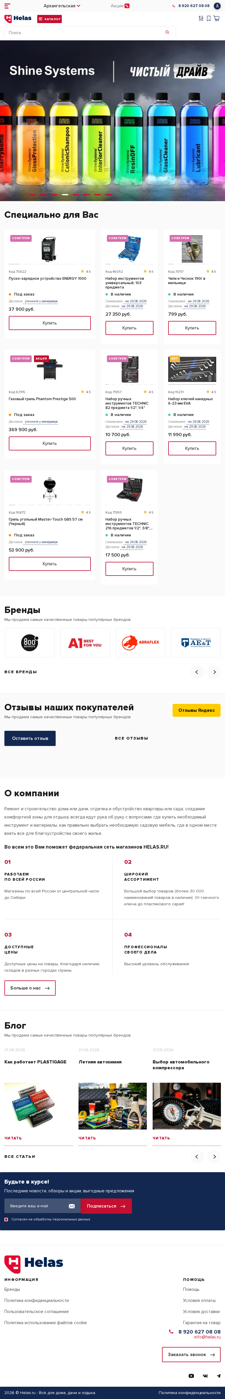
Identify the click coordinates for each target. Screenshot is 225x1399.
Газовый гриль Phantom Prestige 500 (42, 399)
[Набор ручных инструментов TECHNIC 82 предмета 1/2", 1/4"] (129, 369)
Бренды (12, 1289)
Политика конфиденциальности (36, 1300)
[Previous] (197, 672)
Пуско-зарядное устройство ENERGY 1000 (47, 279)
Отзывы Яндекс (196, 710)
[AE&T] (196, 642)
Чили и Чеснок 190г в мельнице (186, 281)
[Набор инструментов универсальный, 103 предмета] (129, 249)
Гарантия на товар (202, 1322)
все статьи (19, 1156)
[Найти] (167, 33)
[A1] (85, 642)
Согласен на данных (50, 1219)
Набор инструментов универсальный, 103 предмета (124, 283)
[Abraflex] (140, 642)
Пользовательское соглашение (36, 1311)
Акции (117, 6)
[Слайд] (32, 194)
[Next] (214, 672)
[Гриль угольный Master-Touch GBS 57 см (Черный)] (50, 489)
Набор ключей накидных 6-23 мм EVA (190, 401)
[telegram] (219, 1376)
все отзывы (131, 738)
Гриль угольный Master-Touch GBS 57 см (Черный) (46, 521)
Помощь (191, 1289)
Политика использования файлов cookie (45, 1322)
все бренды (20, 671)
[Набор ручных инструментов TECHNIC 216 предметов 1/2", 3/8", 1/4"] (129, 489)
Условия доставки (201, 1311)
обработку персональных (55, 1219)
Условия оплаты (199, 1300)
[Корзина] (216, 19)
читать (13, 1138)
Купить (50, 323)
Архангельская (59, 6)
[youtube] (191, 1376)
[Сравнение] (201, 19)
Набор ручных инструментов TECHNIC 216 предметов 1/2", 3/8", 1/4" (127, 524)
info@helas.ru (207, 1337)
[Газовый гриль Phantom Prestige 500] (50, 369)
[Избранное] (209, 19)
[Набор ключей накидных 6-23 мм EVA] (192, 369)
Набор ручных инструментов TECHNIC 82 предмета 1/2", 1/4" (127, 403)
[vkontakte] (205, 1375)
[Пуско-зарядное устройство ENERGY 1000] (50, 249)
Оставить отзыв (30, 738)
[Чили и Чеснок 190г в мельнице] (192, 249)
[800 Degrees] (29, 642)
